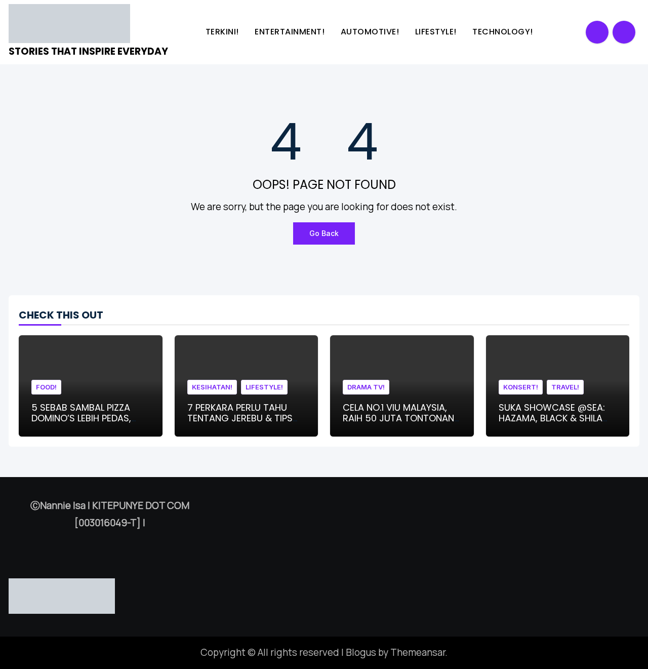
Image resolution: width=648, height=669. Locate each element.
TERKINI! (223, 31)
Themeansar (417, 652)
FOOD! (46, 387)
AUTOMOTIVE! (371, 31)
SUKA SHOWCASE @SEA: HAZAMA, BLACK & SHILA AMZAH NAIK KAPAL (552, 418)
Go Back (324, 233)
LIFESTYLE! (437, 31)
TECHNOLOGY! (503, 31)
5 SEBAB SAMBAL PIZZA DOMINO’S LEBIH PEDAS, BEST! (81, 418)
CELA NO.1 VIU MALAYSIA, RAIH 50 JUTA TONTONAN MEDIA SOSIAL (398, 418)
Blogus (361, 652)
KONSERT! (520, 387)
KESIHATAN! (212, 387)
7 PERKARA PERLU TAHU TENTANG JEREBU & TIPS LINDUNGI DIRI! (240, 418)
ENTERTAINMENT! (291, 31)
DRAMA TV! (366, 387)
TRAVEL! (565, 387)
